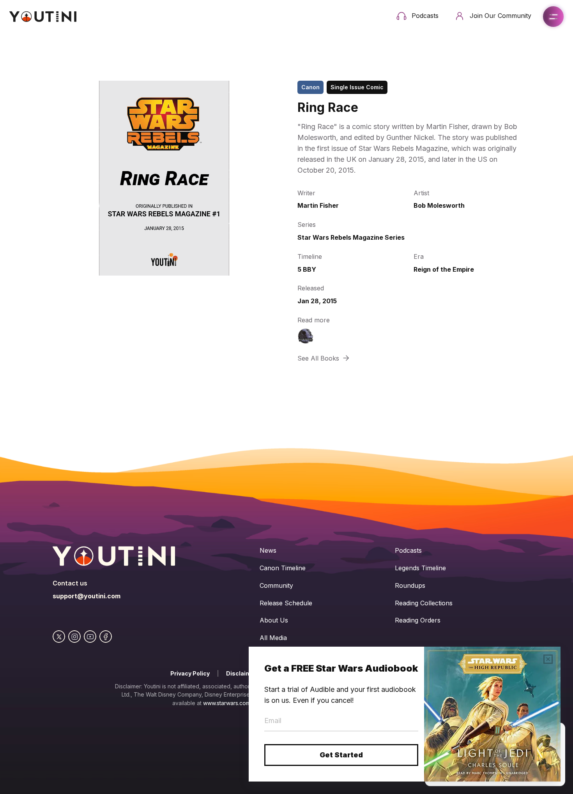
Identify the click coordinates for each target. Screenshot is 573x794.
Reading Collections (424, 603)
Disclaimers (243, 673)
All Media (273, 638)
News (268, 550)
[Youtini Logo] (42, 17)
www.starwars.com (226, 703)
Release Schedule (286, 603)
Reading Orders (417, 620)
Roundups (410, 585)
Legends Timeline (420, 568)
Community (276, 585)
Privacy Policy (190, 673)
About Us (274, 620)
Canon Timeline (283, 568)
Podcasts (408, 550)
